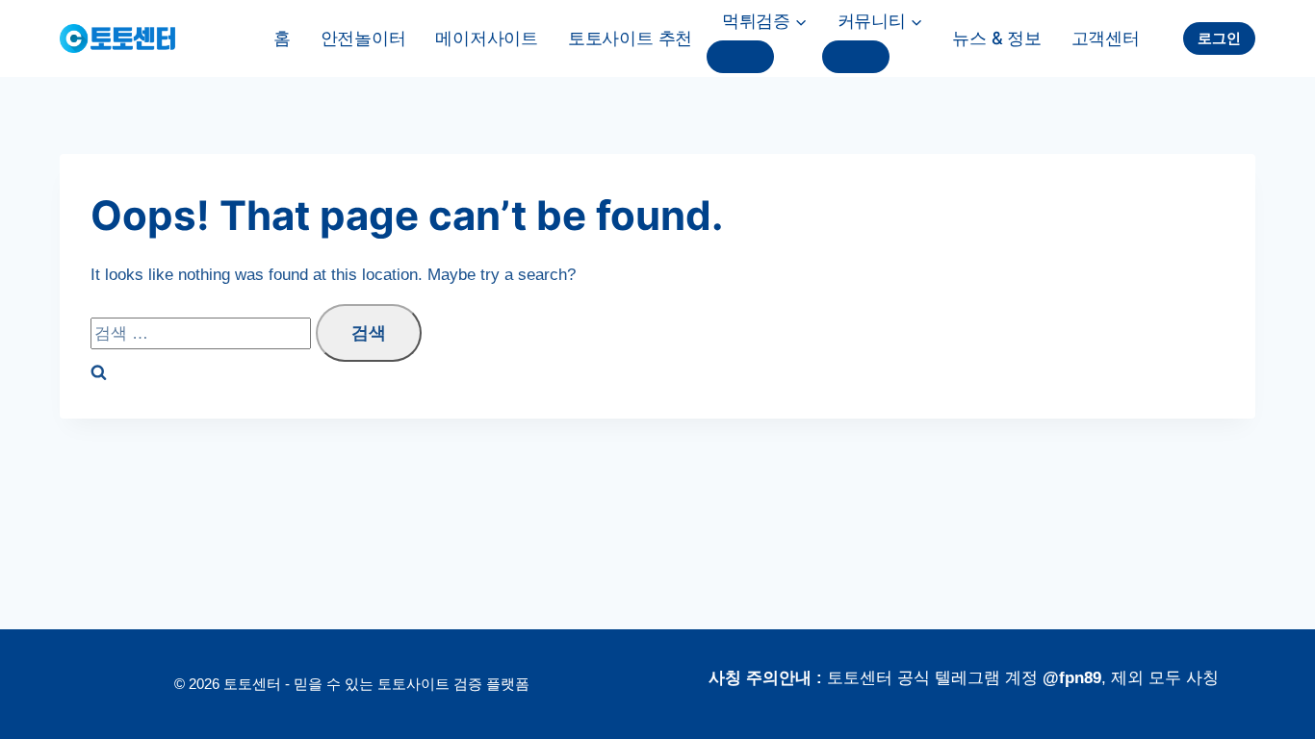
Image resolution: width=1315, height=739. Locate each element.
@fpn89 (1072, 678)
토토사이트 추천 (630, 38)
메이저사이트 (486, 38)
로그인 (1219, 38)
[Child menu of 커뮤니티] (856, 56)
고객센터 (1105, 38)
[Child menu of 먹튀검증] (740, 56)
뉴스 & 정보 (997, 38)
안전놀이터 (363, 38)
